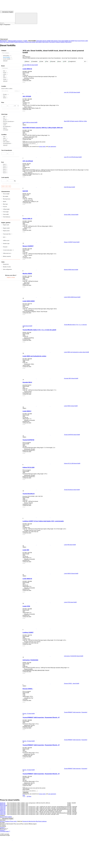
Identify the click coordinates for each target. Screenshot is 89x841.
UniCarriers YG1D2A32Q (30, 660)
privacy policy (42, 146)
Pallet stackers (54, 40)
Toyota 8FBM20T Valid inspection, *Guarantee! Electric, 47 (41, 717)
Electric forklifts (46, 40)
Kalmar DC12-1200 (28, 467)
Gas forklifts (71, 40)
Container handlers (60, 42)
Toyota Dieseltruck (29, 493)
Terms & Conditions (5, 821)
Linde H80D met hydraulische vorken (34, 356)
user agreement (52, 146)
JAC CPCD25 (27, 96)
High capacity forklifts (8, 42)
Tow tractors (52, 42)
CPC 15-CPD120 (28, 161)
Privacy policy (13, 821)
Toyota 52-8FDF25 (28, 440)
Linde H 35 (2, 808)
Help (6, 816)
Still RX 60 (2, 803)
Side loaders (39, 42)
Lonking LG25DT (28, 632)
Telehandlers (39, 40)
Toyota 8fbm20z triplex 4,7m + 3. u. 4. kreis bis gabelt (39, 330)
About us (2, 816)
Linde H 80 (2, 813)
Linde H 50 (2, 811)
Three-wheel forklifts (63, 40)
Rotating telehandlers (19, 42)
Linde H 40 (2, 814)
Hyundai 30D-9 (27, 382)
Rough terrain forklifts (30, 42)
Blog (37, 821)
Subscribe (25, 145)
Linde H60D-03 (27, 578)
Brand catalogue (42, 821)
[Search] (26, 18)
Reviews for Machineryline (29, 821)
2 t (6, 186)
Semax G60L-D (27, 218)
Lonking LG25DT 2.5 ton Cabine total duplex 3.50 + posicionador (43, 521)
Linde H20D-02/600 (29, 301)
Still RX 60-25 (3, 805)
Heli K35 (25, 191)
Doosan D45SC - (28, 688)
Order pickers (45, 42)
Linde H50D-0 (27, 411)
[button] (44, 31)
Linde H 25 (2, 809)
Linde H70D (26, 606)
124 (28, 796)
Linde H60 (26, 550)
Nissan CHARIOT (28, 246)
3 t (9, 186)
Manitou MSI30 (27, 273)
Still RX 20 (2, 804)
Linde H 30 (2, 806)
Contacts (9, 816)
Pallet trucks (68, 42)
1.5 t (3, 186)
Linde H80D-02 (27, 69)
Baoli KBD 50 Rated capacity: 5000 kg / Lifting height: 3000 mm (43, 127)
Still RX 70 (2, 810)
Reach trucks (77, 40)
